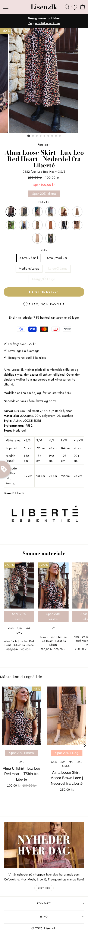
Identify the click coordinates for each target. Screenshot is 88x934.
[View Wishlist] (74, 7)
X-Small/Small (28, 258)
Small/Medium (57, 258)
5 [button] (45, 136)
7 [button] (52, 136)
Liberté (19, 493)
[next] (84, 745)
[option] (44, 21)
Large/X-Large (57, 268)
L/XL (19, 633)
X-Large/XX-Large (43, 279)
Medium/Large (29, 268)
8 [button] (56, 136)
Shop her (44, 887)
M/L (28, 628)
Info (44, 916)
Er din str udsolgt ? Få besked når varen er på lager (44, 317)
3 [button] (37, 136)
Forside (43, 144)
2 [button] (33, 136)
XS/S (11, 628)
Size (44, 250)
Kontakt (44, 903)
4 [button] (41, 136)
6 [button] (48, 136)
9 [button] (60, 136)
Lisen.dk (44, 7)
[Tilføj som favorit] (29, 567)
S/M (19, 628)
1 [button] (28, 136)
